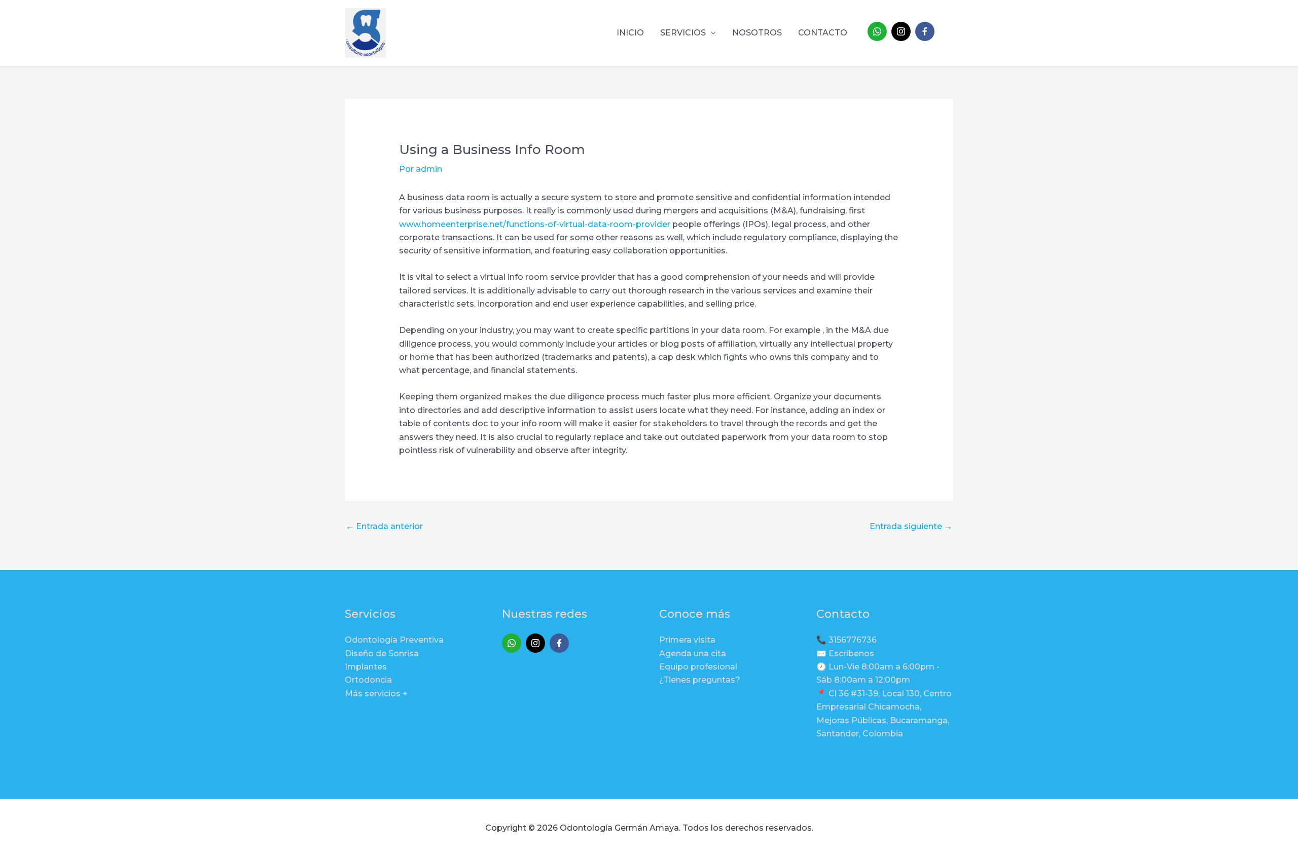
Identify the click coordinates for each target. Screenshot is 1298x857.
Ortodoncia (368, 680)
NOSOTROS (757, 33)
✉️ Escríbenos (845, 653)
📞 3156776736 (846, 640)
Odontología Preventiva (394, 640)
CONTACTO (822, 33)
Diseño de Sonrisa (382, 653)
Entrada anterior (384, 526)
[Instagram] (901, 31)
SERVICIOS (683, 33)
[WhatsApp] (877, 31)
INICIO (630, 33)
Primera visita (687, 640)
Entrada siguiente (911, 526)
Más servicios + (376, 693)
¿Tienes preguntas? (699, 680)
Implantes (366, 667)
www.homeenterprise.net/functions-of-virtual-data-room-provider (534, 224)
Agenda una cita (692, 653)
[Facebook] (924, 31)
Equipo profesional (698, 667)
